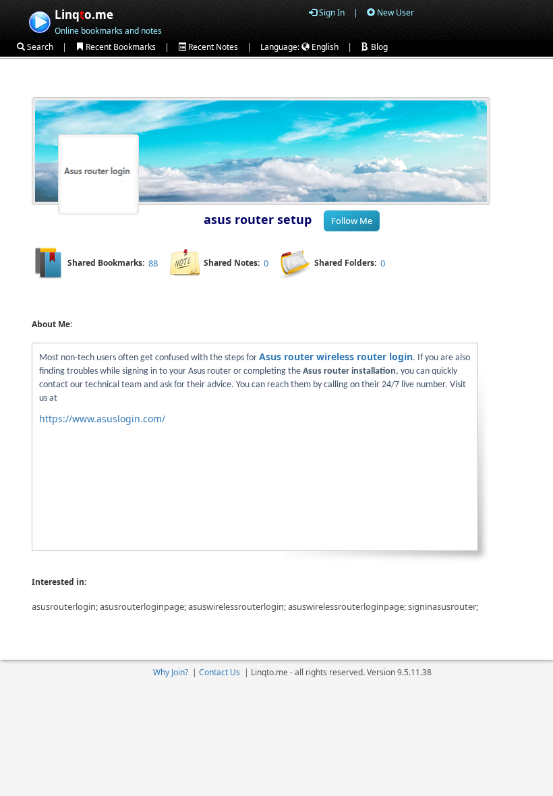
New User (394, 12)
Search (39, 47)
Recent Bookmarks (120, 47)
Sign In (331, 12)
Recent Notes (212, 47)
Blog (378, 47)
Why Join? (170, 672)
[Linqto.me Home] (39, 20)
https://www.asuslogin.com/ (102, 418)
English (324, 47)
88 (153, 263)
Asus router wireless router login (336, 356)
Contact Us (219, 672)
